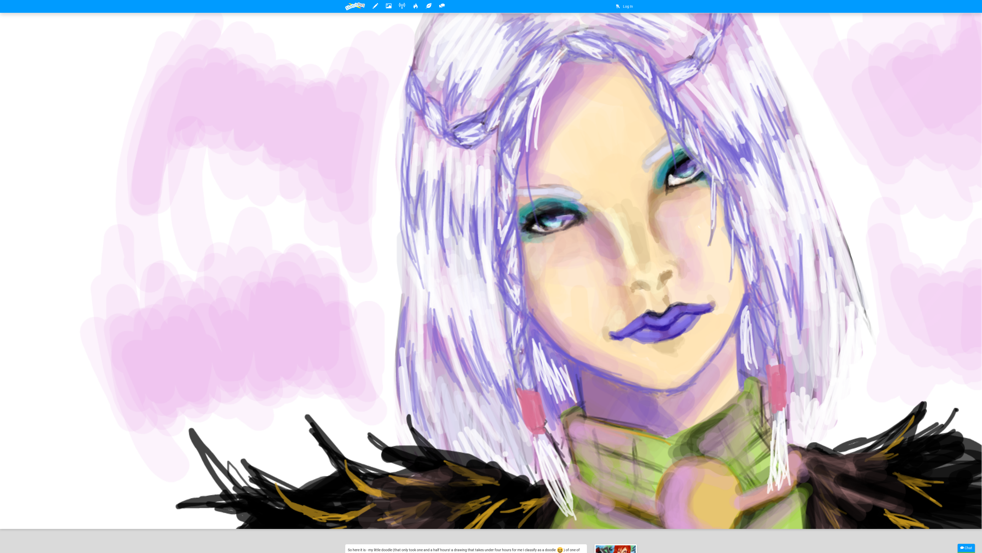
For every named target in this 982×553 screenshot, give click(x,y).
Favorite (386, 520)
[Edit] (617, 24)
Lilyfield (367, 509)
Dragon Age (438, 509)
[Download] (630, 24)
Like (355, 520)
